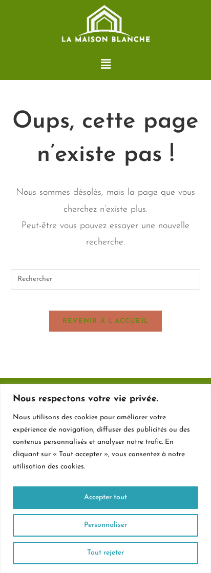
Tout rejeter (105, 553)
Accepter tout (105, 497)
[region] (105, 478)
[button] (105, 64)
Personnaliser (105, 525)
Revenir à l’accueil (105, 321)
